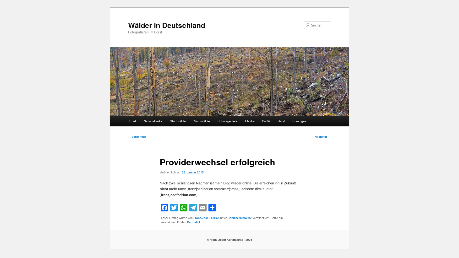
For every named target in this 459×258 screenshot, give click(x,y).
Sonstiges (299, 121)
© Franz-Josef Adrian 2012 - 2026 (229, 239)
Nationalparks (153, 121)
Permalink (194, 222)
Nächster (323, 136)
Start (132, 121)
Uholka (250, 121)
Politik (266, 121)
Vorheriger (137, 136)
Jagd (281, 121)
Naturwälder (202, 121)
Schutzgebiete (227, 121)
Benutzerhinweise (240, 218)
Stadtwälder (178, 121)
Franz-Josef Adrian (206, 218)
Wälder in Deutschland (166, 25)
